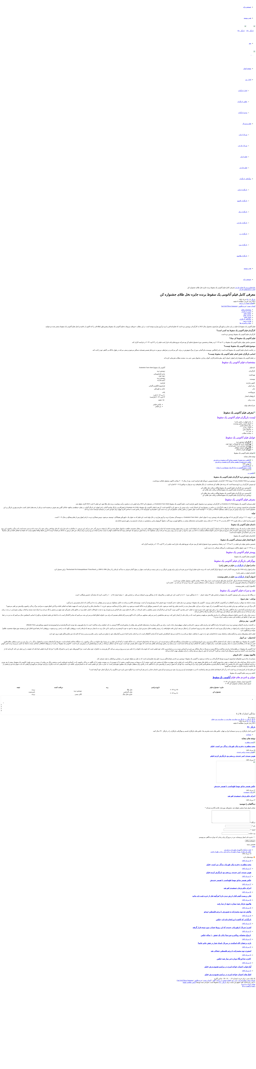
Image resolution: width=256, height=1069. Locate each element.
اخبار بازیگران (242, 90)
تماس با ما (251, 984)
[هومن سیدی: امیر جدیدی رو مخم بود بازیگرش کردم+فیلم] (246, 752)
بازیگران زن (243, 234)
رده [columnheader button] (107, 687)
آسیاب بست (251, 306)
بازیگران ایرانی (242, 190)
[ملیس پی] (251, 473)
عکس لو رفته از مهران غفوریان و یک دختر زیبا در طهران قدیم (231, 852)
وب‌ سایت (252, 833)
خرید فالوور (242, 306)
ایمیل (253, 830)
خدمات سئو (251, 980)
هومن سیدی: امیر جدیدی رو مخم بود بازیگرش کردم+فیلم (232, 756)
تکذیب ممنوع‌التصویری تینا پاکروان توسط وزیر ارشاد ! (233, 468)
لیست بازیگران (246, 311)
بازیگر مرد (240, 719)
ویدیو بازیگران (242, 112)
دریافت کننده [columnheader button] (58, 687)
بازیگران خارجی (242, 223)
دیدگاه (252, 822)
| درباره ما (244, 984)
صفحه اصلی (247, 68)
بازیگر (253, 719)
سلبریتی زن (227, 719)
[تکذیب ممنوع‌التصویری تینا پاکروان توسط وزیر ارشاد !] (246, 466)
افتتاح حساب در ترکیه (223, 980)
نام (253, 826)
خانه (253, 287)
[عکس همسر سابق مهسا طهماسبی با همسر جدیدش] (235, 782)
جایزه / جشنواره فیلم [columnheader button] (217, 687)
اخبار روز (248, 79)
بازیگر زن (248, 719)
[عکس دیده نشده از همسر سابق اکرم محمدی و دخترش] (232, 460)
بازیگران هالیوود (242, 256)
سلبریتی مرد (219, 719)
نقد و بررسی (247, 321)
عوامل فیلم (247, 313)
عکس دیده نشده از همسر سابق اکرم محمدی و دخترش (233, 462)
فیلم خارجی (243, 168)
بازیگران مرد (243, 245)
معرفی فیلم (247, 315)
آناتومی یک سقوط (221, 677)
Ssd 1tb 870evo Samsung (229, 306)
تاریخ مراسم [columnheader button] (155, 687)
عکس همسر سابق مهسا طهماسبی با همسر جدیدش (234, 786)
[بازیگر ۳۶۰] (246, 31)
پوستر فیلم (247, 317)
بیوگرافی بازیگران (245, 179)
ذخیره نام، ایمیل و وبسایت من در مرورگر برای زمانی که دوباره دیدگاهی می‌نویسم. (226, 837)
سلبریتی (234, 719)
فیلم (212, 719)
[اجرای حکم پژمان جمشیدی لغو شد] (249, 792)
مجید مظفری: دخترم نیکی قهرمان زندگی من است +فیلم (232, 746)
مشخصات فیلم (246, 310)
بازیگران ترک (243, 212)
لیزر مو (234, 980)
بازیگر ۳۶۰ (251, 299)
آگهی (213, 980)
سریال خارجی (242, 146)
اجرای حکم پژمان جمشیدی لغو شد (241, 796)
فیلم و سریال (246, 123)
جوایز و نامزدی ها (245, 323)
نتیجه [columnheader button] (18, 687)
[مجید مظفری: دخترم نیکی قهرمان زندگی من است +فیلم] (250, 742)
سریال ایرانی (243, 135)
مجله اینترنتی (242, 980)
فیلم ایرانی (243, 157)
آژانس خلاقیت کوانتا (189, 982)
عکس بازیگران (242, 101)
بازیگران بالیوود (242, 201)
